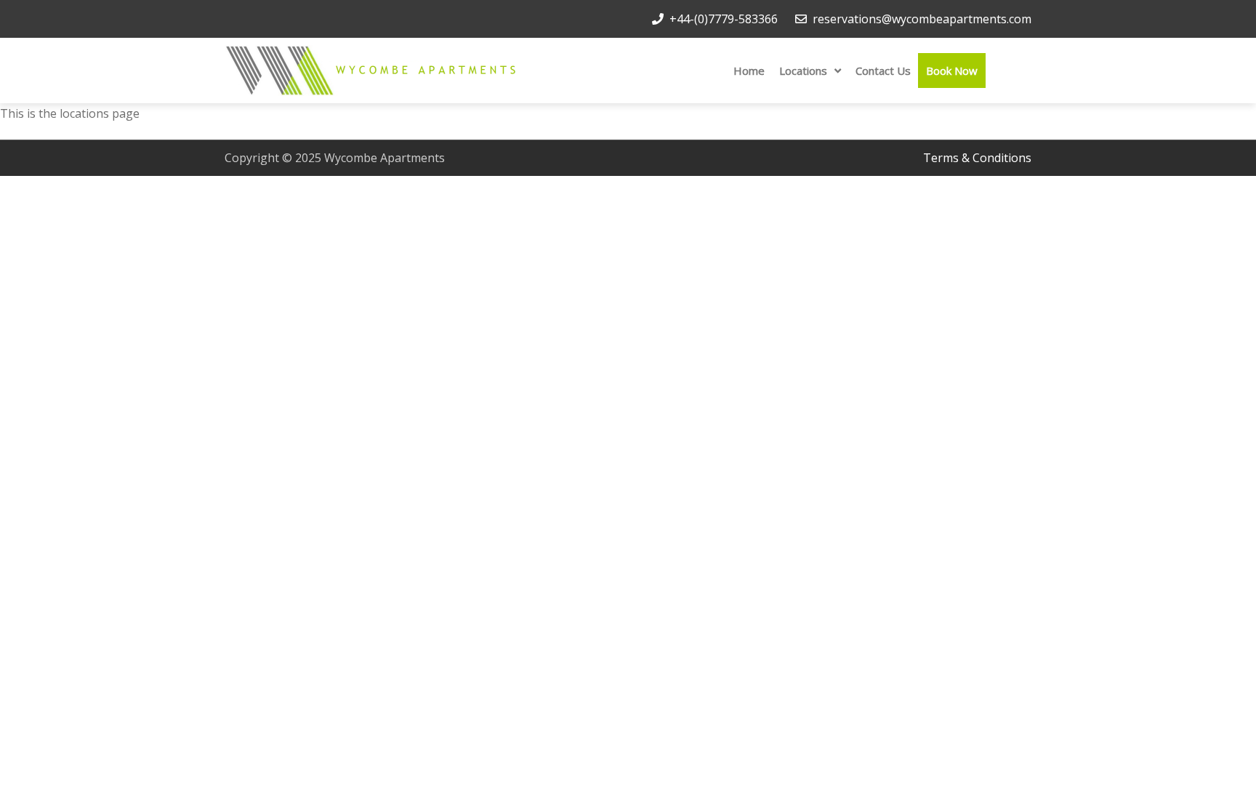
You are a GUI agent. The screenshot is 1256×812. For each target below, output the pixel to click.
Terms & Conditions (977, 158)
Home (749, 70)
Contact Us (883, 70)
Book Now (952, 70)
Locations (803, 70)
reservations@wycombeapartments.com (922, 19)
